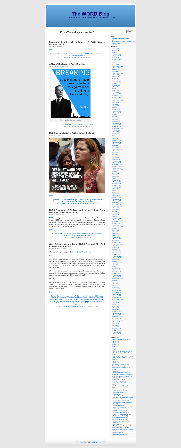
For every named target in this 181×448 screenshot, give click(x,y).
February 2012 (117, 251)
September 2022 (118, 73)
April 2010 (116, 287)
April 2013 (116, 235)
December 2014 (117, 201)
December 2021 (117, 81)
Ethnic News (70, 203)
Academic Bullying (119, 390)
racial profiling (80, 55)
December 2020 (117, 95)
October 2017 (117, 147)
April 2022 (116, 78)
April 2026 (116, 50)
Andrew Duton (80, 296)
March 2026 (116, 52)
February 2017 (117, 161)
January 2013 (117, 240)
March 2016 (116, 180)
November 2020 (117, 97)
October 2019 (117, 112)
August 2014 (116, 207)
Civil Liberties (89, 296)
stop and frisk (88, 124)
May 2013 (116, 233)
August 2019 (116, 114)
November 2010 (117, 275)
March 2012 (116, 249)
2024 (114, 354)
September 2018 (118, 128)
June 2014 (116, 211)
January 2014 (117, 220)
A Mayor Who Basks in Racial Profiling (67, 64)
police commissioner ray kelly (75, 201)
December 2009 (117, 294)
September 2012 (118, 244)
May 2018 (116, 135)
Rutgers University (91, 303)
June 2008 (116, 325)
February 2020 (117, 109)
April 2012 (116, 247)
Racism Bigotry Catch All (120, 416)
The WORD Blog (90, 14)
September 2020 (118, 100)
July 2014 (116, 209)
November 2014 (117, 202)
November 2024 (117, 59)
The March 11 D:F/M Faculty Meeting (123, 429)
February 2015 (117, 197)
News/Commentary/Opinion (121, 414)
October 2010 (117, 277)
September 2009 (118, 299)
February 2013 (117, 239)
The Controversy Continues (121, 426)
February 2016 (117, 182)
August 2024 (116, 61)
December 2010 (117, 273)
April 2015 (116, 194)
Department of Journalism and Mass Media (72, 298)
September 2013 (118, 226)
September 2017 (118, 149)
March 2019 (116, 121)
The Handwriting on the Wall (121, 427)
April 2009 (116, 308)
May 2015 (116, 192)
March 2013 (116, 237)
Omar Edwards (69, 303)
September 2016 (118, 169)
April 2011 (116, 266)
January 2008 (117, 328)
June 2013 (116, 232)
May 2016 (116, 176)
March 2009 (116, 309)
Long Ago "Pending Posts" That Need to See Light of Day (123, 357)
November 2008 (117, 316)
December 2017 (117, 144)
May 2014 (116, 213)
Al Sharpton (59, 296)
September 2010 (118, 278)
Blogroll (73, 57)
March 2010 (116, 289)
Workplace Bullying (118, 434)
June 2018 (116, 133)
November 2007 (117, 332)
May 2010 (116, 285)
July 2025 (116, 57)
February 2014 (117, 218)
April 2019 (116, 119)
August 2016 (116, 171)
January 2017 (117, 163)
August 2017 (116, 150)
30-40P (115, 363)
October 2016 (117, 168)
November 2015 (117, 187)
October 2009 (117, 297)
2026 (114, 361)
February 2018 (117, 140)
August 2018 (116, 130)
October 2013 (117, 225)
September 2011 (118, 259)
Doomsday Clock (93, 298)
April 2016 (116, 178)
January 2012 (117, 252)
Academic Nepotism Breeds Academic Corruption (120, 365)
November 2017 (117, 145)
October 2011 (117, 258)
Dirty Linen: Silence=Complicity (122, 374)
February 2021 (117, 93)
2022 (114, 348)
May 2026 (116, 49)
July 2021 (116, 87)
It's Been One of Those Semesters (123, 386)
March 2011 (116, 268)
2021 (114, 346)
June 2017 (116, 154)
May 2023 (116, 69)
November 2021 (117, 83)
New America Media (119, 405)
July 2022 (116, 74)
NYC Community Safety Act (75, 54)
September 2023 (118, 66)
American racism (68, 296)
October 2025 (117, 55)
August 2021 (116, 85)
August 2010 (116, 280)
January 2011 (117, 271)
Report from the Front (119, 417)
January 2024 (117, 62)
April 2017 (116, 157)
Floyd (66, 124)
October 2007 (117, 334)
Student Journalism (119, 412)
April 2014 (116, 214)
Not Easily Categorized (120, 407)
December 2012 (117, 242)
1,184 (70, 282)
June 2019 (116, 116)
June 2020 (116, 104)
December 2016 (117, 164)
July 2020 (116, 102)
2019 (114, 343)
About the (118, 43)
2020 (114, 344)
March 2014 (116, 216)
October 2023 (117, 64)
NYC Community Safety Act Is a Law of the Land (71, 133)
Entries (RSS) (84, 442)
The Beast (116, 424)
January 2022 (117, 80)
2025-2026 (116, 359)
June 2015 (116, 190)
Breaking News (118, 392)
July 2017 (116, 152)
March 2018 (116, 138)
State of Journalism (119, 410)
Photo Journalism (81, 203)
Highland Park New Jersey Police (81, 299)
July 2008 (116, 323)
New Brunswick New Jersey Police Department (84, 301)
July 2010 (116, 282)
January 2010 (117, 292)
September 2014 (118, 206)
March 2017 (116, 159)
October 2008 (117, 318)
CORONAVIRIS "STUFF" (120, 372)
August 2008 (116, 321)
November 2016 (117, 166)
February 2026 (117, 54)
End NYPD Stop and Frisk (64, 200)
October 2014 (117, 204)
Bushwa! (115, 371)
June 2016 (116, 175)
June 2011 (116, 264)
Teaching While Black (119, 419)
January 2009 (117, 313)
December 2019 (117, 111)
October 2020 (117, 99)
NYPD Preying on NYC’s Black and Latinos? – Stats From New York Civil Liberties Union (77, 211)
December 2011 (117, 254)
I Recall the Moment (118, 381)
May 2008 (116, 327)
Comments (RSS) (95, 442)
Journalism (73, 237)
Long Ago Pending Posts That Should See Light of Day (122, 352)
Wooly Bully (116, 432)
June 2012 (116, 245)
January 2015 (117, 199)
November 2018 (117, 125)
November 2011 (117, 256)
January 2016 (117, 183)
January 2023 (117, 71)
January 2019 (117, 123)
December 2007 (117, 330)
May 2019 (116, 118)
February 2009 (117, 311)
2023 (114, 349)
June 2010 (116, 283)
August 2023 (116, 68)
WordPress (102, 441)
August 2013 (116, 228)
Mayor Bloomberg (60, 54)
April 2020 (116, 107)
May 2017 (116, 156)
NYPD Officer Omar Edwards (82, 252)
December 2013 (117, 221)
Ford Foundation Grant (119, 379)
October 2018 (117, 126)
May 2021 (116, 90)
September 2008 (118, 320)
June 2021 (116, 88)
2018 (114, 341)
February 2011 (117, 270)
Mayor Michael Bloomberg (82, 200)
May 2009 (116, 306)
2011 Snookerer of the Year (121, 339)
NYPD (87, 54)
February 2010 (117, 290)
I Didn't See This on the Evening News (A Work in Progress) (123, 398)
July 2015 (116, 188)
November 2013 (117, 223)
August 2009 (116, 301)
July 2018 (116, 131)
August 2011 (116, 261)
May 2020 (116, 106)
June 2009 (116, 304)
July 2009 (116, 302)
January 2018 (117, 142)
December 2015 (117, 185)
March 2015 (116, 195)
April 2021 (116, 92)
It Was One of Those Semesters (122, 382)
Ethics (116, 394)
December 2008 (117, 315)
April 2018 (116, 137)
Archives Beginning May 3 (120, 367)
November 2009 (117, 296)
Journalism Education (77, 306)
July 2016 (116, 173)
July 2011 (116, 263)
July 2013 (116, 230)
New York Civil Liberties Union (66, 234)
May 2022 (116, 76)
